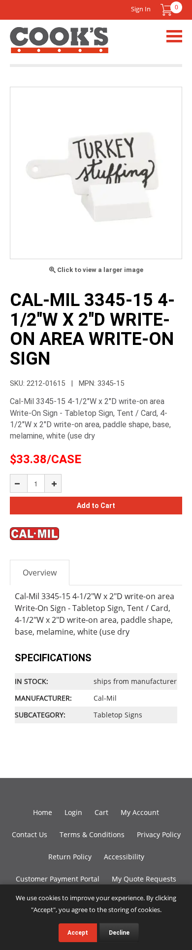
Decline (119, 932)
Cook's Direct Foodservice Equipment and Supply (59, 46)
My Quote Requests (144, 878)
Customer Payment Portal (57, 878)
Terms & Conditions (92, 834)
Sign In (141, 8)
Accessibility (124, 856)
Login (73, 812)
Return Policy (70, 856)
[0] (166, 10)
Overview (40, 572)
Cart (101, 812)
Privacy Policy (159, 834)
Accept (77, 932)
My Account (140, 812)
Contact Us (29, 834)
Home (42, 812)
